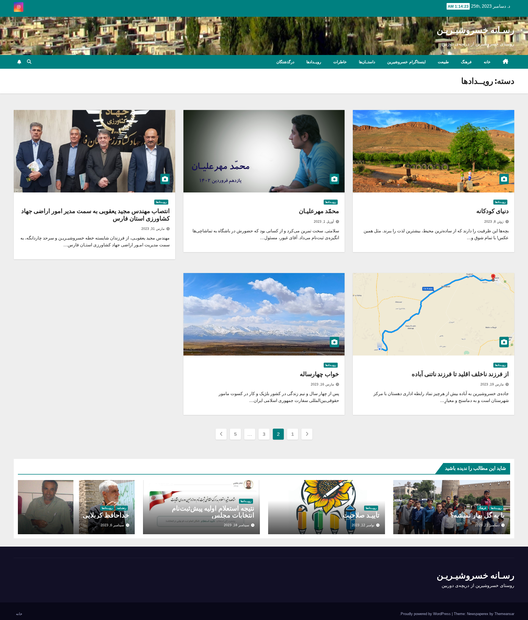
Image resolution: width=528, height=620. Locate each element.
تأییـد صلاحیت (361, 515)
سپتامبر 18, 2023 (236, 525)
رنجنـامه (121, 507)
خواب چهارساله (319, 374)
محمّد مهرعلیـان (319, 211)
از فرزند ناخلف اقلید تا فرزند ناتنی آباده (460, 374)
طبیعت (443, 61)
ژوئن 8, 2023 (494, 222)
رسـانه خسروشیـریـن (475, 29)
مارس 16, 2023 (322, 384)
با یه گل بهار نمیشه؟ (477, 515)
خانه (487, 61)
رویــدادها (313, 61)
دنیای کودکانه (492, 211)
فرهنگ (466, 61)
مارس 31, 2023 (152, 229)
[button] (29, 61)
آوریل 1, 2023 (324, 222)
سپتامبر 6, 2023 (112, 525)
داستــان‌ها (367, 61)
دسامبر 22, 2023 (487, 525)
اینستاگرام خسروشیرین (406, 61)
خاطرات (340, 61)
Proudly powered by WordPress (426, 614)
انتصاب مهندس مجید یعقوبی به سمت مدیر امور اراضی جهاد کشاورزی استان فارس (95, 214)
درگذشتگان (285, 61)
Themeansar (504, 614)
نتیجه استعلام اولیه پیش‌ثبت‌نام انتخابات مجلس (213, 511)
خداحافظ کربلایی (106, 515)
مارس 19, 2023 (492, 384)
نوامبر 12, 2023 (363, 525)
